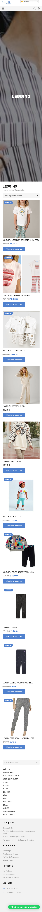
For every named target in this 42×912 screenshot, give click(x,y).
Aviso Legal (7, 851)
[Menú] (2, 8)
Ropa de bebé (8, 828)
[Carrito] (39, 8)
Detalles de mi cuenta (11, 878)
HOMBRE (6, 782)
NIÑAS (5, 795)
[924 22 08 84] (5, 888)
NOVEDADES (8, 802)
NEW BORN (7, 792)
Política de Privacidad (11, 857)
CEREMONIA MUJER (10, 779)
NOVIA (5, 805)
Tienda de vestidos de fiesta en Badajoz (18, 840)
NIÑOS (5, 799)
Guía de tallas (8, 860)
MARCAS (6, 786)
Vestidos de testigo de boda (14, 837)
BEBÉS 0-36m (8, 773)
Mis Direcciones (9, 874)
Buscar (37, 762)
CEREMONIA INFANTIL (11, 776)
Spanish (26, 1)
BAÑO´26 (6, 769)
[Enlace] (7, 3)
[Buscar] (34, 8)
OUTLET (6, 808)
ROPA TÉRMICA (9, 815)
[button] (24, 907)
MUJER (5, 789)
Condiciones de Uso (10, 854)
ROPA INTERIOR (9, 811)
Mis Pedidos (7, 871)
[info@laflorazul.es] (5, 892)
